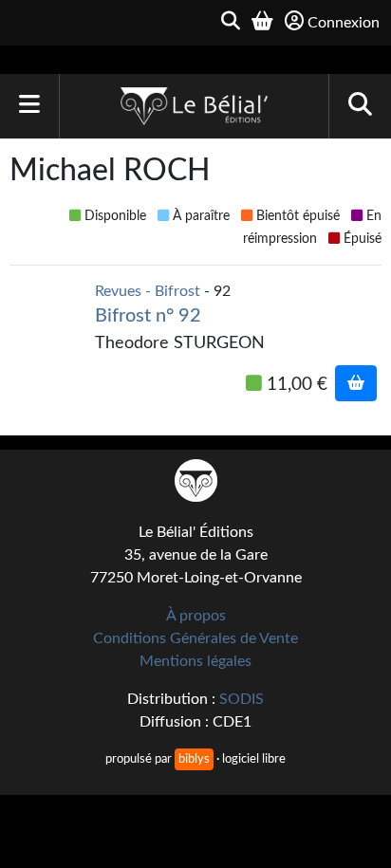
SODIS (241, 699)
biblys (194, 759)
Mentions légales (195, 661)
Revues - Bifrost (147, 291)
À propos (196, 615)
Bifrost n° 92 (148, 315)
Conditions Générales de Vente (195, 638)
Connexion (343, 22)
